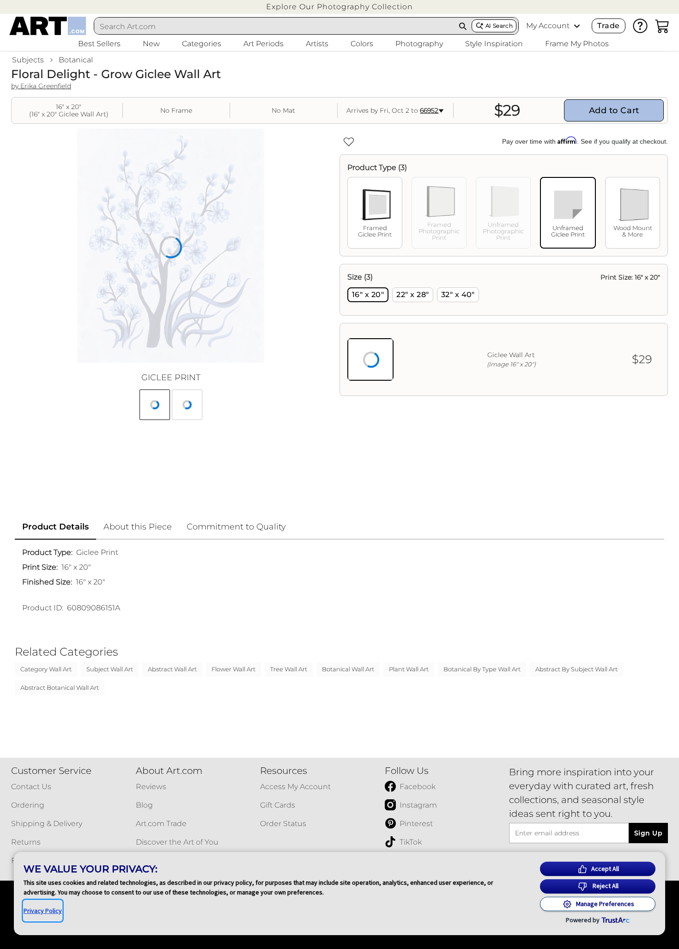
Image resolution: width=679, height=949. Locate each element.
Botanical (76, 59)
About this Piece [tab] (137, 527)
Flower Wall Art (233, 669)
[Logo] (47, 26)
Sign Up (648, 833)
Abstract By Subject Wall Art (576, 669)
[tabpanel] (504, 329)
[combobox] (274, 26)
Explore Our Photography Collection (339, 6)
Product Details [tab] (55, 527)
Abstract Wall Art (172, 669)
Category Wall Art (46, 669)
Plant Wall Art (409, 669)
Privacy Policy (43, 910)
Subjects (28, 59)
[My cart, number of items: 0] (662, 25)
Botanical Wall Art (348, 669)
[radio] (367, 294)
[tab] (374, 213)
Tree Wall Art (288, 669)
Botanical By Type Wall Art (482, 669)
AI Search (499, 25)
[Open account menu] (577, 26)
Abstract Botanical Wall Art (59, 687)
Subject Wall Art (109, 669)
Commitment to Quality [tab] (236, 527)
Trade (608, 25)
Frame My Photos (577, 43)
